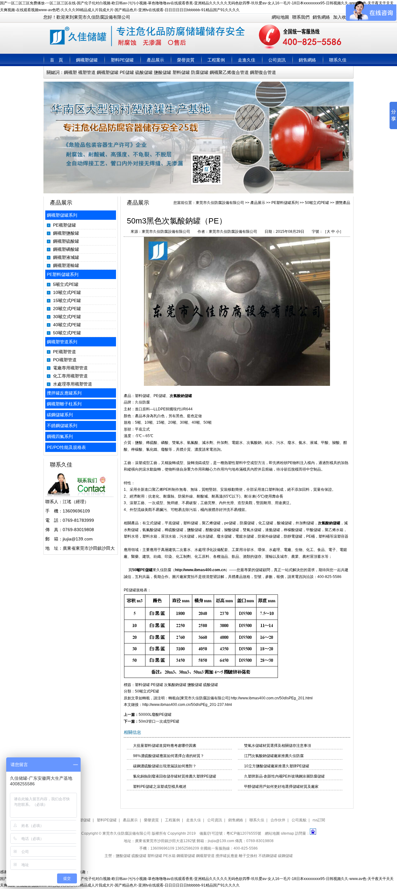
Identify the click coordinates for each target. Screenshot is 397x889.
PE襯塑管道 (64, 351)
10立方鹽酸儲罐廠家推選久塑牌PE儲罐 (276, 766)
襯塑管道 (87, 72)
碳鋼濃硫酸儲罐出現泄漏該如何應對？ (164, 766)
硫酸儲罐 (144, 72)
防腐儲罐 (199, 72)
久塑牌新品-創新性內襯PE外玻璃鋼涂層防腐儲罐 (284, 776)
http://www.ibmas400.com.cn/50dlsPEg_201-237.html (187, 704)
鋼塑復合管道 (263, 72)
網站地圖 (280, 17)
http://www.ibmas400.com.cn (200, 570)
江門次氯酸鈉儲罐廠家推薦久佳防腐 (274, 756)
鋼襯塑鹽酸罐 (66, 233)
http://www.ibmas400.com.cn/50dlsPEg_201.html (272, 698)
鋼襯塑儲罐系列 (62, 215)
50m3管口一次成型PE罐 (159, 721)
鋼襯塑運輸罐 (66, 265)
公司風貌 (299, 820)
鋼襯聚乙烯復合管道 (229, 72)
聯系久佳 (337, 59)
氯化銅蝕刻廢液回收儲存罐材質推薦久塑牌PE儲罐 (174, 776)
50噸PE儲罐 (142, 570)
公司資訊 (277, 59)
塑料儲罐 (181, 72)
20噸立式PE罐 (67, 308)
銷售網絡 (321, 17)
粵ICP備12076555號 (243, 833)
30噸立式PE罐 (67, 316)
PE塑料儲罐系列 (62, 274)
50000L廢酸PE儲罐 (155, 714)
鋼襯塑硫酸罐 (66, 241)
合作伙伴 (277, 820)
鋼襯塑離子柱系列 (64, 403)
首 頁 (56, 59)
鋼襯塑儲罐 (87, 59)
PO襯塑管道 (65, 359)
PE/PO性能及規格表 (66, 447)
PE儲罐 (127, 72)
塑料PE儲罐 (122, 59)
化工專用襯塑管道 (70, 375)
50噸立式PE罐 (67, 332)
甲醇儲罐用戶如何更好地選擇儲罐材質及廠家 (281, 786)
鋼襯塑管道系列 (62, 341)
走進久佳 (246, 59)
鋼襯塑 (70, 72)
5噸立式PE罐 (65, 284)
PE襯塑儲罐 (64, 225)
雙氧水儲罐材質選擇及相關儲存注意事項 (277, 745)
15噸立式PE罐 (67, 300)
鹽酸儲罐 (162, 72)
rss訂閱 (319, 820)
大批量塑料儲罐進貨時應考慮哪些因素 (164, 745)
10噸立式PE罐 (67, 292)
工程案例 (216, 59)
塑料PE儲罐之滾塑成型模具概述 (159, 786)
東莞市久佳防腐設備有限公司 (220, 203)
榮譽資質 (185, 59)
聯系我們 (301, 17)
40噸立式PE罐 (67, 324)
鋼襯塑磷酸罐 (66, 249)
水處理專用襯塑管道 (72, 383)
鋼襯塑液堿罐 (66, 257)
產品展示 (155, 59)
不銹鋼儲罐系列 (62, 425)
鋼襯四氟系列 (60, 436)
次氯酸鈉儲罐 (181, 396)
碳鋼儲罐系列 (60, 414)
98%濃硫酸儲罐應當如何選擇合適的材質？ (168, 756)
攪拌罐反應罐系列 (64, 392)
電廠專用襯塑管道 (70, 367)
